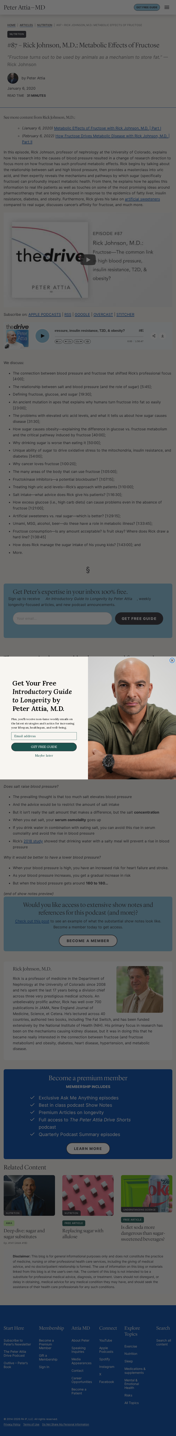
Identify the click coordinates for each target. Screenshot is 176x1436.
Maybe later (44, 755)
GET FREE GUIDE (44, 747)
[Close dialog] (172, 660)
